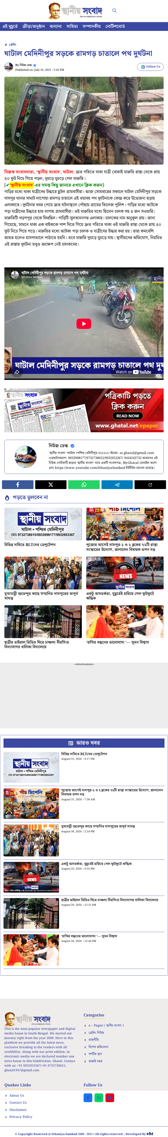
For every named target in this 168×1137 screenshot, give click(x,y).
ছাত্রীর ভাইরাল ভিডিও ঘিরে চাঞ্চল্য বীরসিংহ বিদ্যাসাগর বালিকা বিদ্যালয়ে (36, 644)
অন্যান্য (56, 26)
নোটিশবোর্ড (115, 26)
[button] (114, 11)
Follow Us (153, 66)
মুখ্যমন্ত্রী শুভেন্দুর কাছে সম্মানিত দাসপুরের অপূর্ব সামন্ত (41, 596)
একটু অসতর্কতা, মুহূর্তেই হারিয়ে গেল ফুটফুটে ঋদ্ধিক (120, 596)
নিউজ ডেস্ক (26, 65)
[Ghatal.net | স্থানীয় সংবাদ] (76, 11)
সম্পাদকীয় (92, 26)
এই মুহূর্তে (10, 26)
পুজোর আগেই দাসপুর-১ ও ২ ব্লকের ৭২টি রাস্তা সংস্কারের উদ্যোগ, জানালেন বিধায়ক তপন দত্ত (122, 547)
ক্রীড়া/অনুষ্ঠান (34, 26)
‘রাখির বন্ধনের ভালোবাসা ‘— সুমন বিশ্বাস (117, 642)
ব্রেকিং (12, 44)
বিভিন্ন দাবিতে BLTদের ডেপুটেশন (30, 545)
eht (150, 1134)
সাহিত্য (72, 26)
